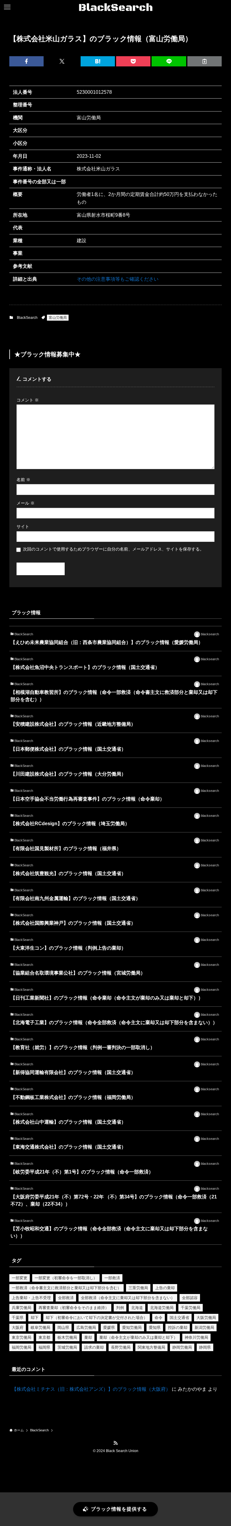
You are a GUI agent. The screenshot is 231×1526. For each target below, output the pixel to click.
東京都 (44, 1337)
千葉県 (17, 1317)
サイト (23, 526)
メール (26, 503)
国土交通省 (179, 1317)
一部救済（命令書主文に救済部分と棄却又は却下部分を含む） (66, 1288)
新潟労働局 (204, 1327)
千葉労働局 (190, 1307)
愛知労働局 (132, 1327)
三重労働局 (138, 1288)
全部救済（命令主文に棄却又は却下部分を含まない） (128, 1298)
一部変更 (19, 1278)
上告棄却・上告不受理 (31, 1298)
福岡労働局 (21, 1347)
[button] (26, 61)
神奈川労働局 (196, 1337)
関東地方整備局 (151, 1347)
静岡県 (205, 1347)
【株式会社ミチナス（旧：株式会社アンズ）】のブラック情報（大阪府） (91, 1389)
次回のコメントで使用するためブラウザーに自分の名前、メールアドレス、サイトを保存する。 (113, 549)
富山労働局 (58, 318)
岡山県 (63, 1327)
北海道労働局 (162, 1307)
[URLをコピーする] (204, 61)
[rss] (115, 1443)
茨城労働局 (67, 1347)
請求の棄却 (94, 1347)
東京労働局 (21, 1337)
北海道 (137, 1307)
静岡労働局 (182, 1347)
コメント (28, 400)
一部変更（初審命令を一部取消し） (66, 1278)
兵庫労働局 (21, 1307)
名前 (23, 479)
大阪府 (17, 1327)
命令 (158, 1317)
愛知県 (155, 1327)
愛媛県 (109, 1327)
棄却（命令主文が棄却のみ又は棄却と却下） (138, 1337)
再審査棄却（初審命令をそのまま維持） (73, 1307)
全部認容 (190, 1298)
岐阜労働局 (40, 1327)
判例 (120, 1307)
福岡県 (44, 1347)
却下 (34, 1317)
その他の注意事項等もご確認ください (118, 279)
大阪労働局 (206, 1317)
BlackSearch (27, 318)
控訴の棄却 (177, 1327)
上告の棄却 (165, 1288)
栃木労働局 (67, 1337)
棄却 (88, 1337)
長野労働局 (121, 1347)
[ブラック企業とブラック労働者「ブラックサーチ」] (115, 7)
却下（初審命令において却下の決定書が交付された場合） (96, 1317)
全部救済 (66, 1298)
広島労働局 (86, 1327)
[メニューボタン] (7, 7)
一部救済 (112, 1278)
